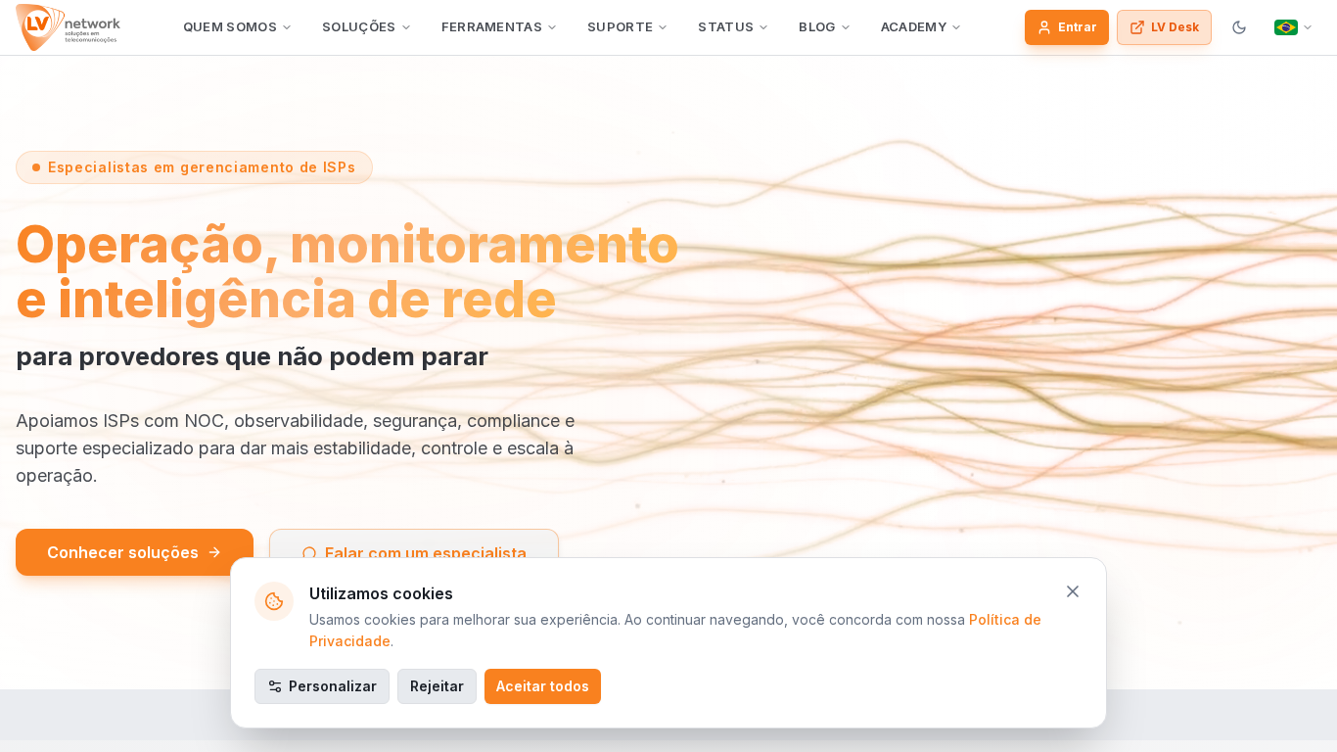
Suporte (620, 26)
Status (726, 26)
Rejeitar (437, 686)
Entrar (1077, 27)
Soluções (359, 26)
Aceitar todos (542, 686)
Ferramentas (492, 26)
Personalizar (333, 686)
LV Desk (1175, 27)
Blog (817, 26)
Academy (913, 26)
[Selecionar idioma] (1294, 27)
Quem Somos (230, 26)
